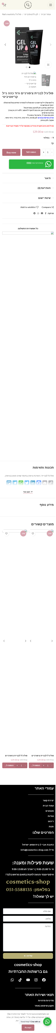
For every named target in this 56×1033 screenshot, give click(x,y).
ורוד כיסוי (9, 118)
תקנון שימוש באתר (44, 1005)
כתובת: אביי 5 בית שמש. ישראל (38, 844)
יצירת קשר (48, 800)
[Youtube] (28, 979)
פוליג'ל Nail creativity (11, 14)
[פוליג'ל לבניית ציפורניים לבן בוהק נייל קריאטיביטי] (41, 641)
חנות (51, 826)
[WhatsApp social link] (38, 213)
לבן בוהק (44, 120)
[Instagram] (36, 979)
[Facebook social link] (45, 213)
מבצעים (50, 810)
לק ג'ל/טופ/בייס (31, 14)
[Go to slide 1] (29, 67)
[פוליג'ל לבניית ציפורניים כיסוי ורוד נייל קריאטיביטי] (14, 641)
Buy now (11, 152)
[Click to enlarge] (48, 64)
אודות (51, 816)
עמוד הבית (46, 14)
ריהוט (51, 821)
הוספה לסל (31, 152)
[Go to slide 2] (26, 67)
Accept (28, 1027)
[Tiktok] (20, 979)
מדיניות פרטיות (46, 1000)
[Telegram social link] (34, 213)
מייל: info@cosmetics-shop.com (37, 849)
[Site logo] (28, 4)
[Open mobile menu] (50, 5)
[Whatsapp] (12, 979)
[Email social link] (42, 213)
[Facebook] (43, 979)
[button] (51, 45)
